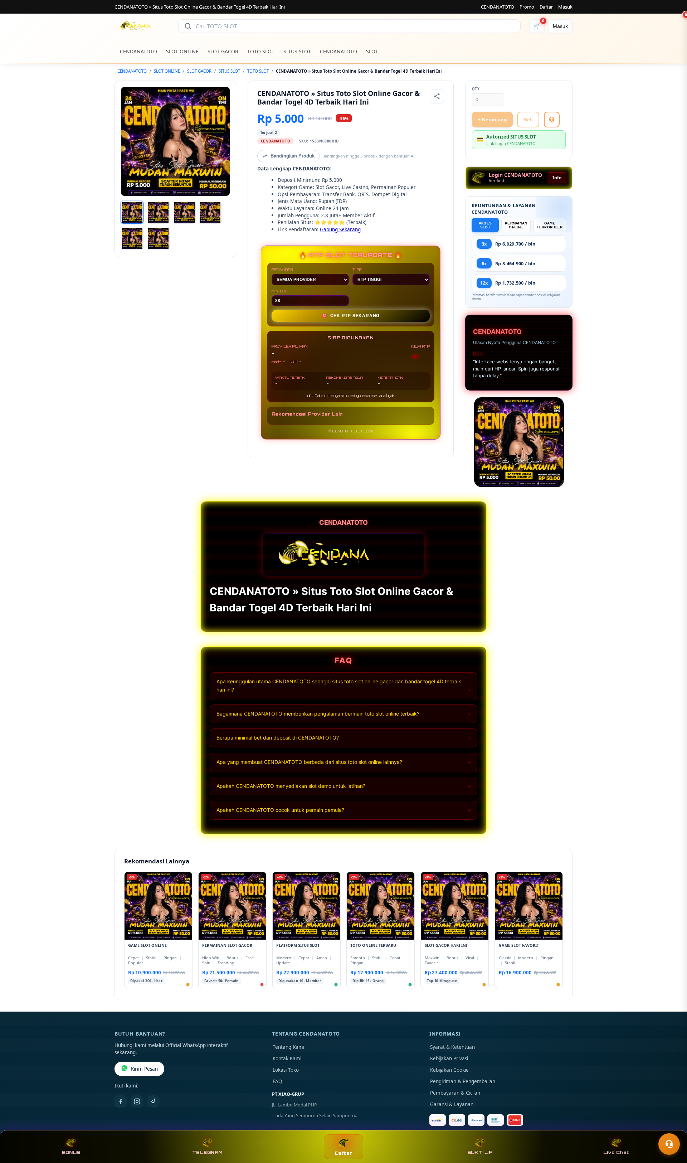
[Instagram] (137, 1101)
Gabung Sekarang (340, 229)
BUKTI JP (479, 1152)
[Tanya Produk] (552, 119)
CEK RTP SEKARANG (351, 315)
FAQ (277, 1081)
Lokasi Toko (286, 1070)
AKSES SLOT (485, 225)
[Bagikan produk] (437, 96)
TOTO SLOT (260, 51)
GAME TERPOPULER (549, 225)
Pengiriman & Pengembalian (462, 1081)
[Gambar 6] (158, 238)
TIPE (357, 269)
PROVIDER (282, 269)
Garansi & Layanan (451, 1104)
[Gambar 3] (184, 212)
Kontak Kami (287, 1058)
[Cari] (187, 26)
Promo (527, 7)
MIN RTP (280, 291)
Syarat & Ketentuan (452, 1047)
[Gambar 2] (158, 212)
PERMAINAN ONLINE (516, 225)
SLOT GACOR (223, 51)
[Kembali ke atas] (671, 1126)
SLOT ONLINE (182, 51)
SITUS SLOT (297, 51)
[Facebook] (120, 1101)
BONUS (71, 1152)
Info (556, 178)
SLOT (372, 51)
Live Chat (616, 1152)
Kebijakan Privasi (449, 1058)
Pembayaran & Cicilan (455, 1093)
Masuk (565, 7)
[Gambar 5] (132, 238)
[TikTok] (153, 1101)
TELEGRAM (207, 1152)
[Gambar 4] (210, 212)
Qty (476, 89)
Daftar (546, 7)
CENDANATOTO (497, 7)
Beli (528, 119)
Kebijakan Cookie (449, 1070)
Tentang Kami (288, 1047)
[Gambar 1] (132, 212)
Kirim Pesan (144, 1069)
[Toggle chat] (669, 1144)
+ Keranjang (492, 119)
